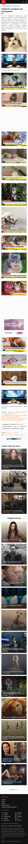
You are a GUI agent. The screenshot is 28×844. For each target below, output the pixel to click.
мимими (16, 434)
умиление (22, 434)
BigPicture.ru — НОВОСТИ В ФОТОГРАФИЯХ (11, 825)
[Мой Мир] (11, 439)
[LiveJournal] (15, 439)
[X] (13, 439)
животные (17, 6)
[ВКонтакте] (7, 439)
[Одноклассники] (9, 439)
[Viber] (17, 439)
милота (11, 434)
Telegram (20, 424)
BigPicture (10, 6)
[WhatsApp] (18, 439)
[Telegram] (20, 439)
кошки (6, 434)
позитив (16, 432)
